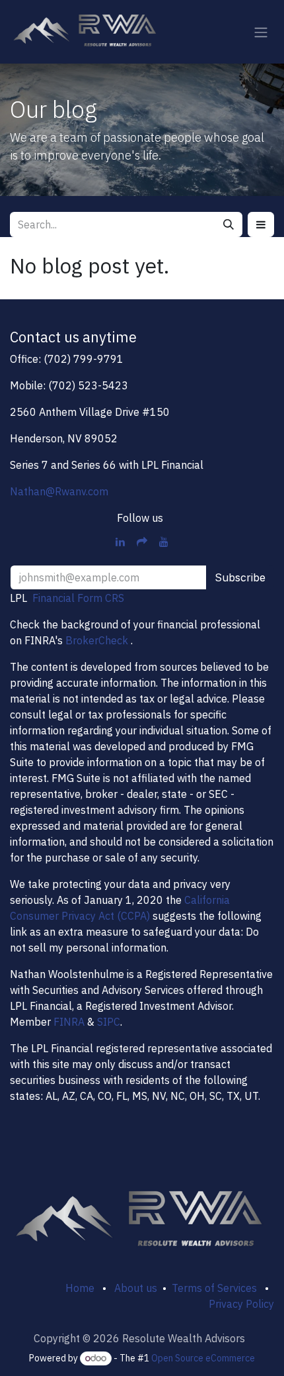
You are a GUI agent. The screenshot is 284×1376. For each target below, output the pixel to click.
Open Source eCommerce (203, 1358)
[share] (142, 542)
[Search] (228, 224)
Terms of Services (211, 1288)
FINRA (69, 1021)
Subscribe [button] (240, 577)
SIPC (108, 1021)
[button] (261, 224)
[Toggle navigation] (261, 32)
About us (135, 1288)
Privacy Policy (241, 1303)
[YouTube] (164, 542)
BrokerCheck (96, 640)
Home (79, 1288)
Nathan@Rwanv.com (59, 491)
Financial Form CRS (78, 598)
